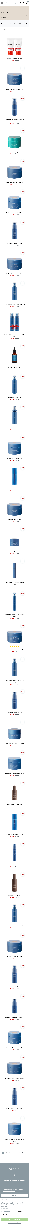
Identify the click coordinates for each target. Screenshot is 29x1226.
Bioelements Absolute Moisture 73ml (14, 89)
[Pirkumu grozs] (27, 3)
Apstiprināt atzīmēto (14, 1223)
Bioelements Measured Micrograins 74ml (14, 650)
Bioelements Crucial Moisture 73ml (14, 274)
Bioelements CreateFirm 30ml (14, 243)
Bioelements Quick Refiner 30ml (14, 987)
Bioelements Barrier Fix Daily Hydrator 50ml (14, 152)
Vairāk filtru (21, 29)
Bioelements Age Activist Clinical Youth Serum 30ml (14, 120)
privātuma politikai (12, 1189)
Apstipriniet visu (14, 1219)
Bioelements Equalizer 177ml (14, 397)
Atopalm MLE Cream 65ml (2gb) (14, 58)
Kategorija (9, 8)
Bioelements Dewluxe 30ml (14, 367)
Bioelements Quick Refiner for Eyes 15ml (14, 1017)
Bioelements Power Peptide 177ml (15, 926)
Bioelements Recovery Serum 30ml (14, 1109)
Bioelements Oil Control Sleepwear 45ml (14, 773)
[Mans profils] (24, 3)
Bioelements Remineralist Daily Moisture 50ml (14, 1140)
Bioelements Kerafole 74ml (14, 519)
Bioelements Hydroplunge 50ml (14, 458)
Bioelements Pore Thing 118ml (14, 895)
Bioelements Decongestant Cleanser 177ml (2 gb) (14, 335)
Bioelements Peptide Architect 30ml (14, 834)
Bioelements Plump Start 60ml (14, 865)
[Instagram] (14, 1175)
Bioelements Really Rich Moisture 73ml (14, 1078)
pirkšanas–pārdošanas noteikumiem (13, 1190)
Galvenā (3, 8)
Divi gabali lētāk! (18, 24)
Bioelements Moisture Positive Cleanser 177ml (14, 681)
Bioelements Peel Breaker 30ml (14, 804)
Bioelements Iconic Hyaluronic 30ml (14, 489)
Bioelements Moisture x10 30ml (14, 712)
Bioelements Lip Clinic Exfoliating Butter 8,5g (14, 551)
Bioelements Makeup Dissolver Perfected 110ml (14, 615)
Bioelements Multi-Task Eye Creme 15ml (14, 743)
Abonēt (14, 1195)
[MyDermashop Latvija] (11, 3)
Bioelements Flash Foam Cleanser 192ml (14, 428)
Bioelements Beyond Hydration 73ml (14, 182)
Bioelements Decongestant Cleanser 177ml (14, 304)
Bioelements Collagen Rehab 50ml (14, 213)
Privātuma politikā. (5, 1208)
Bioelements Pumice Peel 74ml (14, 956)
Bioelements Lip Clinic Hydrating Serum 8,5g (14, 583)
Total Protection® (5, 24)
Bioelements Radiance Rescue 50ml (14, 1048)
